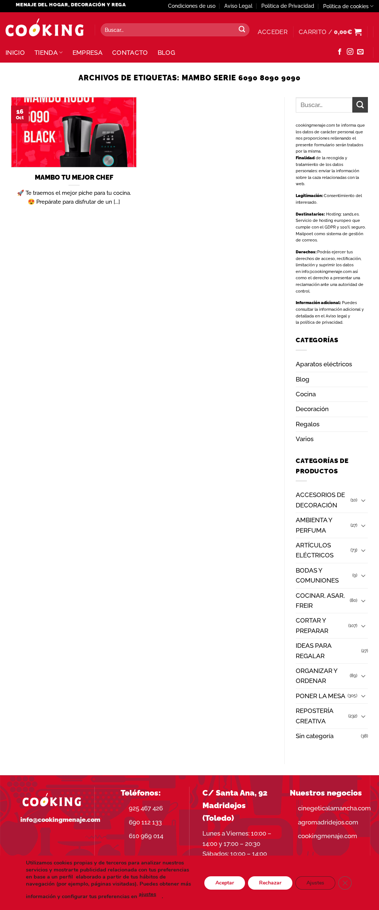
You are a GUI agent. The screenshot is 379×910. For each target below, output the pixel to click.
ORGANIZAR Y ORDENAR (316, 675)
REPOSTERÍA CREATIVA (314, 715)
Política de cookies (346, 6)
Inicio (15, 52)
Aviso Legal (238, 6)
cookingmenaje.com (315, 125)
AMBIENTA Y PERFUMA (314, 525)
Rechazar (270, 882)
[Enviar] (242, 30)
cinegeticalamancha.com (334, 808)
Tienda (46, 52)
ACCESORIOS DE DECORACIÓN (320, 500)
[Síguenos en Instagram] (350, 52)
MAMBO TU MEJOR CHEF (74, 177)
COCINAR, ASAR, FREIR (320, 600)
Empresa (88, 52)
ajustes (147, 894)
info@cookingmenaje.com (327, 271)
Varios (304, 439)
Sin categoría (314, 736)
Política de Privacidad (287, 6)
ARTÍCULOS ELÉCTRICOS (314, 550)
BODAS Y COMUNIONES (317, 575)
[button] (273, 32)
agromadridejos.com (328, 822)
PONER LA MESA (320, 696)
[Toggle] (363, 500)
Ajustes (315, 882)
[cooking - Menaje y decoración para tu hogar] (45, 27)
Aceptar (224, 882)
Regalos (307, 424)
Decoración (312, 409)
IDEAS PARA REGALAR (313, 650)
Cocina (306, 394)
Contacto (130, 52)
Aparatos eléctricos (324, 364)
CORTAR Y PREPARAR (312, 625)
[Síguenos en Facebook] (339, 52)
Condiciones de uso (191, 6)
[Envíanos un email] (360, 52)
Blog (166, 52)
